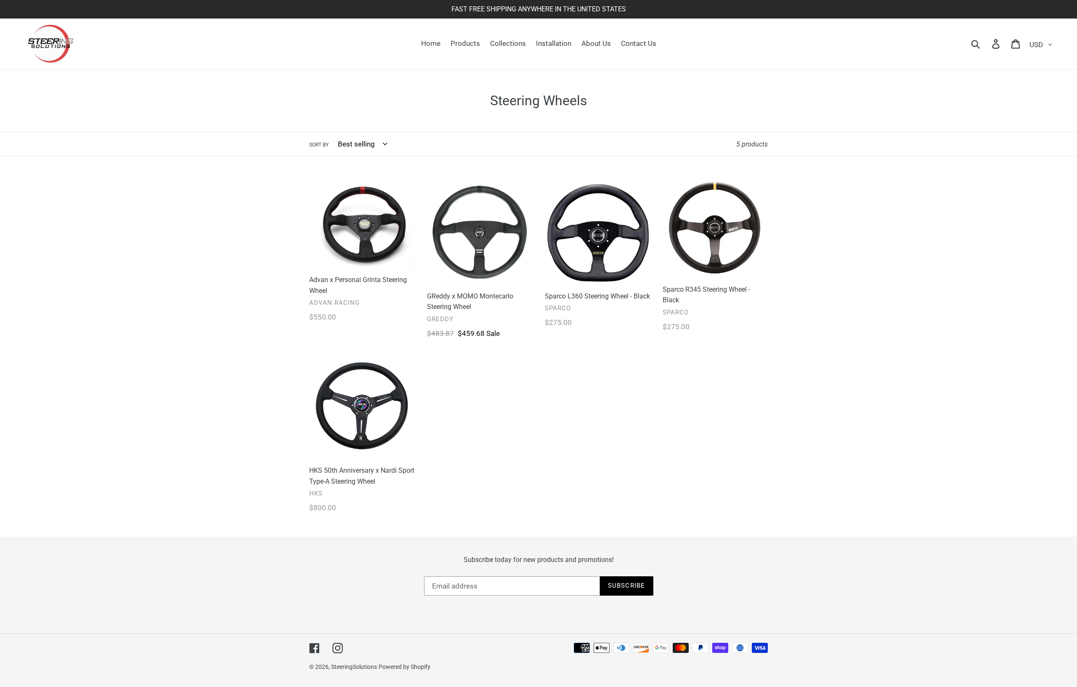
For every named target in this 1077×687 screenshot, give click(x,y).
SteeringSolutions (354, 666)
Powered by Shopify (404, 666)
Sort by (319, 145)
